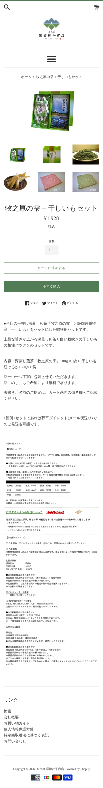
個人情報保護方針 (19, 729)
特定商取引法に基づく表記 (26, 735)
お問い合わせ (15, 741)
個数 (51, 241)
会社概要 (11, 717)
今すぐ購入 (51, 286)
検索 (7, 711)
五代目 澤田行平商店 (50, 769)
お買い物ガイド (17, 723)
